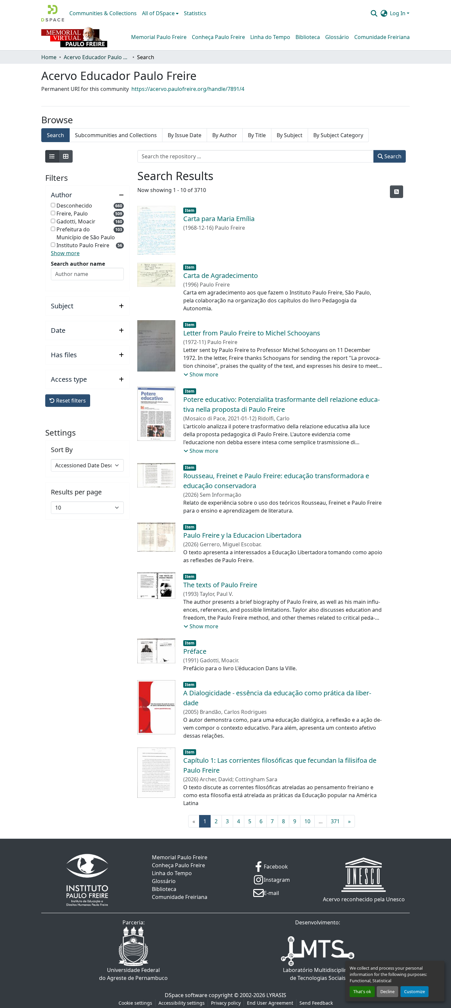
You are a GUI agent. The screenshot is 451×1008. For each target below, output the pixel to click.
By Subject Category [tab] (338, 135)
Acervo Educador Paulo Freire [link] (97, 57)
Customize (414, 991)
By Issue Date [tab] (184, 135)
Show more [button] (65, 253)
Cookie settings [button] (135, 1003)
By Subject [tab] (289, 135)
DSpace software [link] (186, 995)
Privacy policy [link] (226, 1003)
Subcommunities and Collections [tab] (116, 135)
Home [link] (48, 57)
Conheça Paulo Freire (218, 37)
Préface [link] (194, 651)
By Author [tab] (224, 135)
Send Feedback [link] (316, 1003)
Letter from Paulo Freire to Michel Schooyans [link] (251, 333)
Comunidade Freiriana (382, 37)
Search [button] (392, 156)
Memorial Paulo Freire (159, 37)
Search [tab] (55, 135)
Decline (387, 991)
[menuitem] (160, 13)
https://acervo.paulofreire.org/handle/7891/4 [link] (187, 89)
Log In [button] (398, 13)
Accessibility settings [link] (181, 1003)
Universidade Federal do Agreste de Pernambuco (133, 974)
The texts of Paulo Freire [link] (220, 584)
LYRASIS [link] (276, 995)
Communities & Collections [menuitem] (103, 13)
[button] (52, 13)
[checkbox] (53, 205)
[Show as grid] (66, 156)
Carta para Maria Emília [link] (219, 218)
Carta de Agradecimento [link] (220, 275)
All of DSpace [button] (158, 13)
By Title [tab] (257, 135)
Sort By (62, 450)
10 (307, 821)
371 (335, 821)
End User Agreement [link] (270, 1003)
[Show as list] (52, 156)
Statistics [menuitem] (195, 13)
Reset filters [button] (70, 400)
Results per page (76, 492)
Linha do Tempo (270, 37)
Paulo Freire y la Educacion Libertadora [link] (242, 535)
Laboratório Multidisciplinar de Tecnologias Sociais (318, 974)
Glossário (337, 37)
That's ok (362, 991)
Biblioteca (307, 37)
